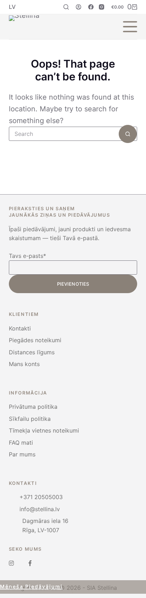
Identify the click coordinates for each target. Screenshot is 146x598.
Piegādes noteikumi (35, 340)
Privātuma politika (33, 406)
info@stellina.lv (39, 509)
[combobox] (64, 134)
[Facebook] (91, 7)
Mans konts (24, 363)
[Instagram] (101, 7)
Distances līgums (32, 352)
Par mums (22, 454)
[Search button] (128, 134)
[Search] (66, 7)
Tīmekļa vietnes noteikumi (44, 430)
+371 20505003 (41, 497)
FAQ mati (21, 442)
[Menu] (130, 27)
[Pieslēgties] (78, 7)
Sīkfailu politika (30, 418)
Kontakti (20, 328)
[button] (12, 6)
